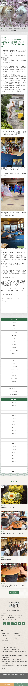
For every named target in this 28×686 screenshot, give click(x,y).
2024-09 (14, 471)
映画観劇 (14, 347)
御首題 (3, 668)
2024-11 (14, 465)
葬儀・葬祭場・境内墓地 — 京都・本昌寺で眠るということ (14, 652)
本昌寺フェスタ (14, 369)
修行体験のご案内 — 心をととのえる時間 (11, 659)
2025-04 (14, 449)
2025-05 (14, 446)
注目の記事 (14, 378)
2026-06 (14, 409)
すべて (14, 322)
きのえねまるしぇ (14, 394)
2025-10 (14, 430)
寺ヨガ (14, 372)
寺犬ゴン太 (14, 329)
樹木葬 (14, 363)
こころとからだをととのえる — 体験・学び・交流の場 (14, 665)
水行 (14, 360)
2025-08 (14, 437)
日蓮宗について (19, 633)
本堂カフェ (14, 385)
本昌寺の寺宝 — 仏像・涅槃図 (9, 647)
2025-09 (14, 433)
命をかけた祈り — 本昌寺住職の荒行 (10, 649)
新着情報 (14, 382)
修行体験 (14, 344)
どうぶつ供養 (14, 366)
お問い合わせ (5, 640)
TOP (2, 28)
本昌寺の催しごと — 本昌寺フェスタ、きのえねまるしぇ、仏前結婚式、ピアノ (14, 662)
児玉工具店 (14, 391)
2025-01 (14, 458)
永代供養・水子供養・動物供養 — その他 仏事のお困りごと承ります (14, 656)
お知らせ (14, 375)
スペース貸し (14, 332)
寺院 (14, 338)
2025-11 (14, 427)
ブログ (5, 28)
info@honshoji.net (11, 619)
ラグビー (14, 354)
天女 (14, 326)
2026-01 (14, 421)
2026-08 (14, 402)
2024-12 (14, 461)
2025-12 (14, 424)
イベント (14, 335)
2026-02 (14, 418)
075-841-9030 (8, 617)
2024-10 (14, 468)
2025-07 (14, 440)
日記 (14, 341)
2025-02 (14, 455)
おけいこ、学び (14, 350)
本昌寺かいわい (14, 357)
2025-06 (14, 443)
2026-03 (14, 415)
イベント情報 (5, 638)
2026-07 (14, 405)
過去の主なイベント (14, 388)
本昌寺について (5, 633)
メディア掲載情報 (19, 635)
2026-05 (14, 412)
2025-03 (14, 452)
